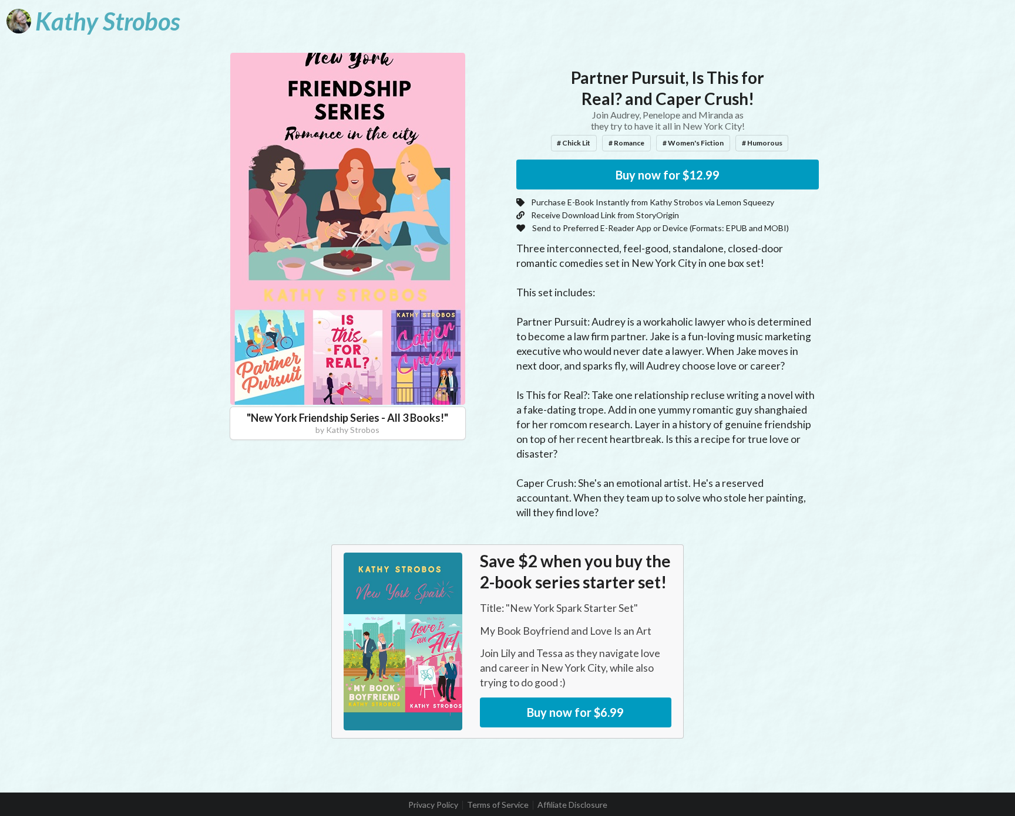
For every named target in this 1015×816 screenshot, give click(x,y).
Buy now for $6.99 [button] (575, 712)
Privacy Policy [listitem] (433, 805)
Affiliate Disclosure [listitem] (572, 805)
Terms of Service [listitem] (498, 805)
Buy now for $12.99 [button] (668, 175)
